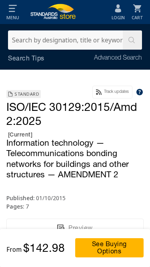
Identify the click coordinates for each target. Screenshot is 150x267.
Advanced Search (118, 58)
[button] (12, 12)
